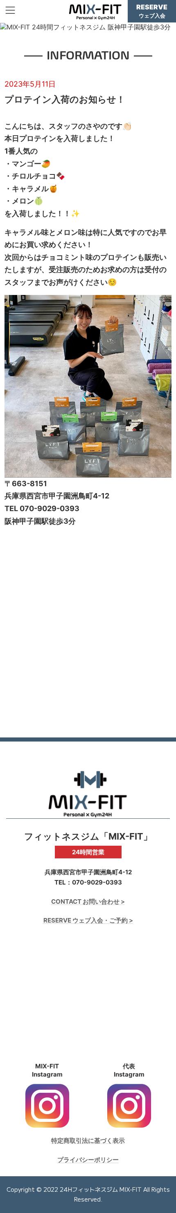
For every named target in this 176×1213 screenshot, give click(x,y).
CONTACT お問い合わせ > (88, 901)
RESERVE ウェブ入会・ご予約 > (88, 920)
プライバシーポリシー (88, 1160)
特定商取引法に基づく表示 (88, 1140)
